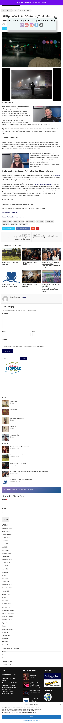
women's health (23, 224)
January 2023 (6, 556)
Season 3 (5, 645)
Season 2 (5, 642)
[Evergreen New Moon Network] (31, 368)
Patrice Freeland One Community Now (13, 217)
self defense (40, 221)
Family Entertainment (8, 613)
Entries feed (5, 658)
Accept (32, 717)
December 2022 (7, 559)
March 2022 (5, 578)
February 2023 (6, 553)
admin (24, 297)
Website (4, 339)
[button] (60, 704)
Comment (5, 313)
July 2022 (5, 566)
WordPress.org (6, 664)
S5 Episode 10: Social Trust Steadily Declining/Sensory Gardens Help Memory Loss (51, 287)
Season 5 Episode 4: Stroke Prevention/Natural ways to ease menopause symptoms (19, 238)
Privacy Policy (36, 720)
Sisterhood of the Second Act (10, 648)
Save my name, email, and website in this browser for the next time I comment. (24, 346)
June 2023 (5, 544)
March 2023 (5, 550)
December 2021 (7, 585)
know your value (7, 221)
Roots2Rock (5, 632)
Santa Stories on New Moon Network (19, 446)
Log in (4, 655)
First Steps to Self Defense (10, 213)
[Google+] (33, 228)
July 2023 (5, 541)
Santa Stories (6, 635)
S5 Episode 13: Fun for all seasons (10, 263)
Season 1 (5, 638)
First (3, 505)
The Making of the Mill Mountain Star (35, 691)
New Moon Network (19, 221)
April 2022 (5, 575)
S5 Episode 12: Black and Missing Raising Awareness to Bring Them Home (51, 264)
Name (4, 331)
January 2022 (6, 581)
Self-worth (6, 224)
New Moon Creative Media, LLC (43, 184)
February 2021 (6, 603)
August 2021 (6, 594)
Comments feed (7, 661)
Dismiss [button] (44, 2)
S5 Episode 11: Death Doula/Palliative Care (9, 285)
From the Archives (7, 616)
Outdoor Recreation (7, 629)
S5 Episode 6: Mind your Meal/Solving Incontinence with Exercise (45, 237)
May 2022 (5, 572)
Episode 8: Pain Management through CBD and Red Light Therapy (35, 685)
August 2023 (6, 537)
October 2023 (6, 531)
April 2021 (5, 597)
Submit (6, 519)
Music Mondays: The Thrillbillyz (29, 263)
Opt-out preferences (27, 720)
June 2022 (5, 569)
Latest (4, 626)
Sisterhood (14, 224)
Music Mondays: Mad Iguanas (29, 285)
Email (34, 331)
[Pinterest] (37, 228)
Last (22, 505)
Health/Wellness (24, 10)
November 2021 (7, 588)
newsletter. (57, 175)
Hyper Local (5, 623)
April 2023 (5, 547)
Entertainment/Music (8, 610)
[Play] (31, 85)
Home (15, 10)
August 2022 (6, 563)
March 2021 (5, 600)
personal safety (30, 221)
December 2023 (7, 528)
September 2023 (7, 534)
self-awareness (49, 221)
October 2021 (6, 591)
